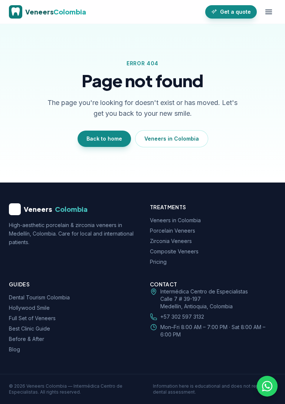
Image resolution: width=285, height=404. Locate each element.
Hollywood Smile (29, 308)
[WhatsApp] (267, 386)
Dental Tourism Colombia (39, 297)
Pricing (158, 262)
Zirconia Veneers (171, 241)
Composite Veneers (174, 251)
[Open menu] (268, 11)
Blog (14, 349)
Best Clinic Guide (29, 328)
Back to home (104, 138)
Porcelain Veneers (172, 230)
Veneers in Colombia (171, 138)
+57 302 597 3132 (182, 316)
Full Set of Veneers (32, 318)
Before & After (26, 339)
